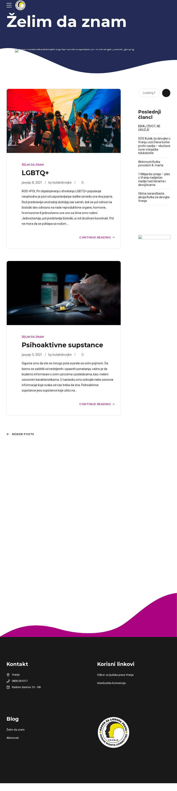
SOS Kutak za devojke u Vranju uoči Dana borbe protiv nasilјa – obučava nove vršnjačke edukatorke (154, 146)
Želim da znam (66, 21)
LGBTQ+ (35, 173)
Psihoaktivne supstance (62, 345)
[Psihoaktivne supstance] (64, 293)
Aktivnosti (12, 737)
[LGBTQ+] (64, 121)
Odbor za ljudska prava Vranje (115, 674)
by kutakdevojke (60, 182)
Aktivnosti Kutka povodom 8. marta (150, 163)
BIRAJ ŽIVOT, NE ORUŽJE (149, 128)
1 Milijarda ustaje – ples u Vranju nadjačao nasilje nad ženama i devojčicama (154, 179)
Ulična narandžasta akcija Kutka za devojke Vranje (154, 197)
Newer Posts (23, 434)
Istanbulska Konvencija (111, 683)
